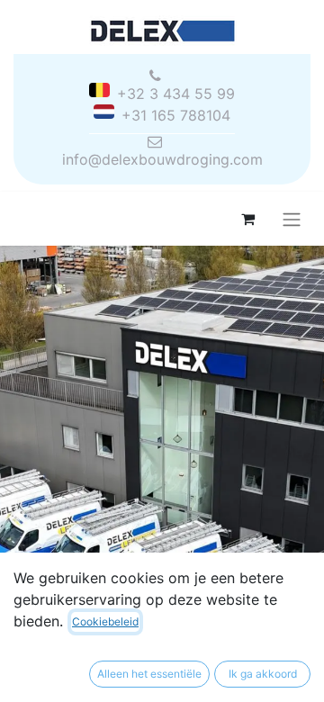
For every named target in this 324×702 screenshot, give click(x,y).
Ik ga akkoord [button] (263, 673)
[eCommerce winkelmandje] (248, 219)
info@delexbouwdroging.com (162, 159)
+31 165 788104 (176, 115)
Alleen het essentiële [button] (149, 673)
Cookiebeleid (105, 621)
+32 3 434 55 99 (176, 94)
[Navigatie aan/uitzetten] (291, 218)
